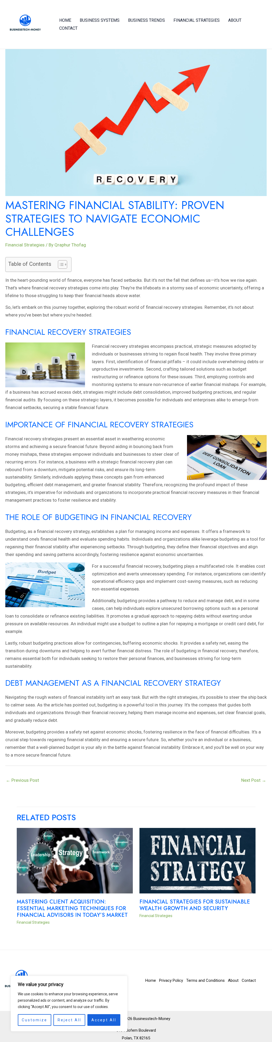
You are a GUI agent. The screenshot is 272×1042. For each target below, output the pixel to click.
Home (65, 20)
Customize (34, 1020)
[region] (69, 1003)
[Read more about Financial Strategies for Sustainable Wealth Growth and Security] (197, 860)
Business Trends (146, 20)
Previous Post (22, 780)
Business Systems (100, 20)
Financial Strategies (196, 20)
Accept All (103, 1020)
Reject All (69, 1020)
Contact (68, 28)
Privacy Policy (171, 980)
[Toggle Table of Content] (60, 264)
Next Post (253, 780)
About (234, 20)
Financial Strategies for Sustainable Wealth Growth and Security (194, 905)
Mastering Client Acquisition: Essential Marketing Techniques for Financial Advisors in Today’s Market (72, 908)
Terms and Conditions (205, 980)
